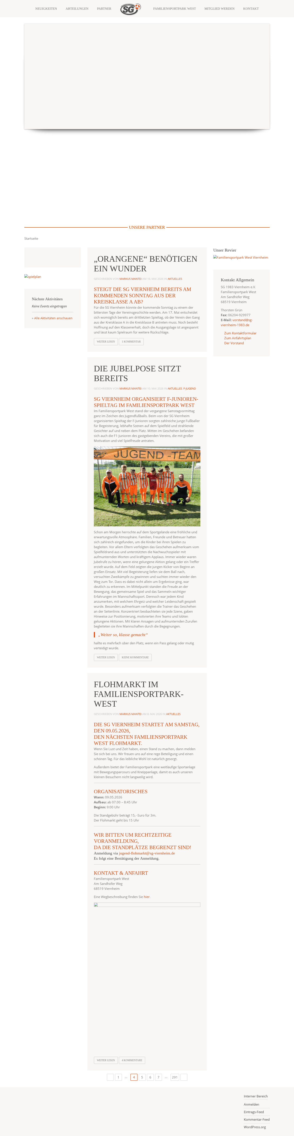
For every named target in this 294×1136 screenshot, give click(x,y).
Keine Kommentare (135, 657)
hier (147, 897)
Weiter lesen (106, 341)
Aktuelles (175, 279)
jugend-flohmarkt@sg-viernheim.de (147, 853)
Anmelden (251, 1104)
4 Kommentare (132, 1060)
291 (175, 1077)
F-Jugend (189, 388)
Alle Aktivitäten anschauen (53, 318)
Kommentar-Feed (257, 1119)
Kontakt (251, 8)
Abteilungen (77, 8)
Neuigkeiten (46, 8)
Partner (104, 8)
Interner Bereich (256, 1096)
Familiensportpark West (174, 8)
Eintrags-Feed (254, 1112)
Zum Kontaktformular (240, 333)
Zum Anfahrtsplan (237, 338)
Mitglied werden (219, 8)
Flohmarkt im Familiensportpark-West (139, 694)
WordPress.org (255, 1127)
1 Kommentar (131, 341)
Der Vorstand (233, 343)
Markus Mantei (130, 279)
